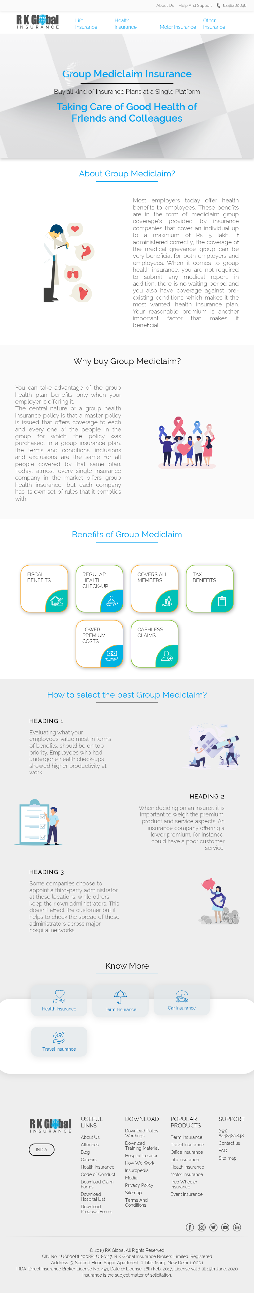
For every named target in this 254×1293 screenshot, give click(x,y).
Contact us (229, 1143)
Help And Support (195, 5)
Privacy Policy (139, 1185)
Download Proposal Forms (96, 1209)
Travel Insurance (187, 1144)
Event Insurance (187, 1194)
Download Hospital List (93, 1197)
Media (131, 1177)
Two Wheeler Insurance (184, 1184)
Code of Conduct (98, 1174)
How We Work (139, 1163)
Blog (85, 1152)
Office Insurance (187, 1152)
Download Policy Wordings (142, 1133)
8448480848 (235, 5)
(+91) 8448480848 (231, 1133)
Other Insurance (214, 24)
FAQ (223, 1150)
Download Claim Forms (97, 1184)
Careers (89, 1159)
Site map (228, 1158)
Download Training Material (142, 1146)
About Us (165, 5)
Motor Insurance (178, 27)
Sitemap (133, 1192)
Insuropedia (137, 1170)
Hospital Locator (141, 1155)
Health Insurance (126, 24)
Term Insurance (186, 1137)
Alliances (90, 1144)
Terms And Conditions (136, 1203)
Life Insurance (86, 24)
